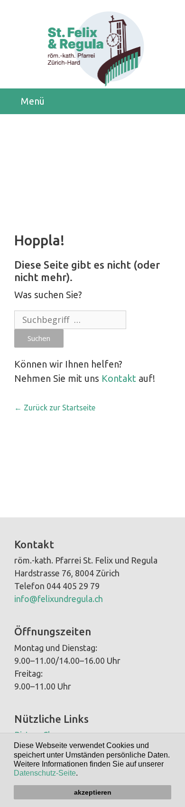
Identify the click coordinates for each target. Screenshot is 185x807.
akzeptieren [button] (92, 792)
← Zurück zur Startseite (54, 407)
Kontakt (119, 378)
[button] (81, 774)
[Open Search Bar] (171, 101)
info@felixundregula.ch (58, 598)
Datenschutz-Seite (45, 773)
